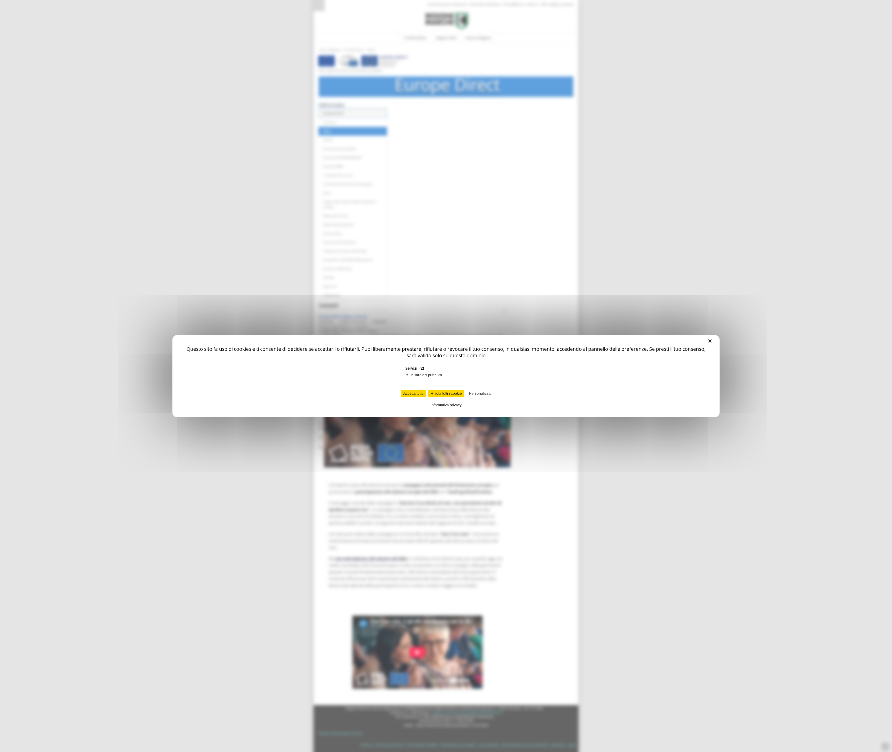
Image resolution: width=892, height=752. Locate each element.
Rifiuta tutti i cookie (446, 393)
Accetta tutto (413, 393)
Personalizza (480, 393)
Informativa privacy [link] (446, 405)
